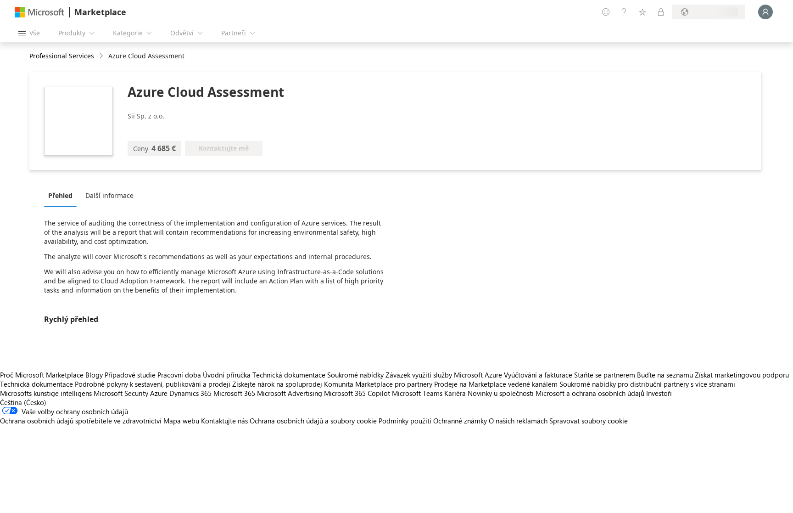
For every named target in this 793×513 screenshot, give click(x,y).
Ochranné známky (460, 420)
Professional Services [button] (61, 55)
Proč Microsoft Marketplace (42, 374)
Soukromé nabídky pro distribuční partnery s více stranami (647, 384)
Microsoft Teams (417, 393)
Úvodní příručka (227, 374)
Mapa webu (181, 420)
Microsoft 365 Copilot (357, 393)
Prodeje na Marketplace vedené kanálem (496, 384)
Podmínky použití (405, 420)
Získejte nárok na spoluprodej (277, 384)
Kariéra (455, 393)
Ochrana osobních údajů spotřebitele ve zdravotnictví (81, 420)
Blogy (94, 374)
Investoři (659, 393)
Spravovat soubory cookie (588, 420)
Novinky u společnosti (501, 393)
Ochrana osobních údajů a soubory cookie (313, 420)
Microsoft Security (121, 393)
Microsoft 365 (234, 393)
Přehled (60, 195)
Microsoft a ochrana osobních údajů (590, 393)
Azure (159, 393)
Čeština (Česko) (23, 402)
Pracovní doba (179, 374)
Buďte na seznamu (665, 374)
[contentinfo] (102, 56)
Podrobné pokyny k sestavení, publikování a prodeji (152, 384)
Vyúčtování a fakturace (538, 374)
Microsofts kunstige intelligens (46, 393)
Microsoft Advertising (289, 393)
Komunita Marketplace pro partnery (378, 384)
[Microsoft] (39, 12)
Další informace (109, 195)
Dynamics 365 (190, 393)
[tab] (62, 195)
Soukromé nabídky (355, 374)
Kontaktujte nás (224, 420)
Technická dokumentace (288, 374)
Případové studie (130, 374)
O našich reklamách (518, 420)
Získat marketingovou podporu (742, 374)
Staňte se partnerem (604, 374)
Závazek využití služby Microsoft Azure (444, 374)
